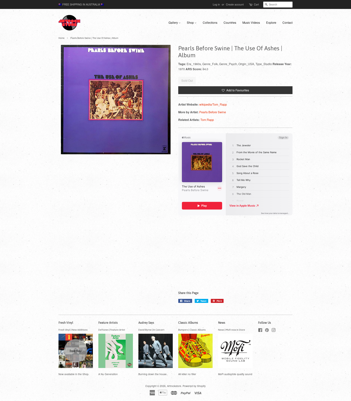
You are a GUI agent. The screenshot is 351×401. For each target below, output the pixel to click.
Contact (287, 22)
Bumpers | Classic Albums (192, 329)
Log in (216, 4)
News (221, 322)
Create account (235, 4)
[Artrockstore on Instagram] (273, 330)
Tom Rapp (207, 120)
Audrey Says (146, 322)
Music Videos (251, 22)
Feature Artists (108, 322)
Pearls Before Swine (212, 112)
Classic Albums (188, 322)
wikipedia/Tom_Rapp (213, 104)
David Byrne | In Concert (151, 329)
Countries (230, 22)
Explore (271, 22)
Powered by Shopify (194, 386)
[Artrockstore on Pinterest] (267, 330)
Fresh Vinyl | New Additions (73, 329)
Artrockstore (174, 386)
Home (61, 37)
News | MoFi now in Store (231, 329)
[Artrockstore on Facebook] (260, 330)
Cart (256, 4)
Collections (210, 22)
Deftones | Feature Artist (111, 329)
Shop (191, 22)
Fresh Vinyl (65, 322)
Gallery (174, 22)
